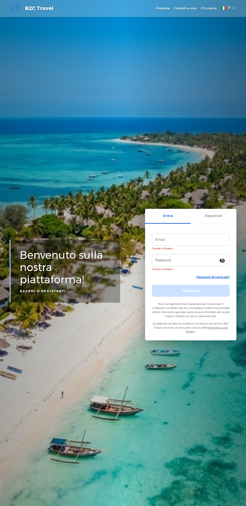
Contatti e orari (185, 8)
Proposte (163, 8)
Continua (190, 290)
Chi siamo (208, 8)
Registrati (213, 215)
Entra (168, 215)
